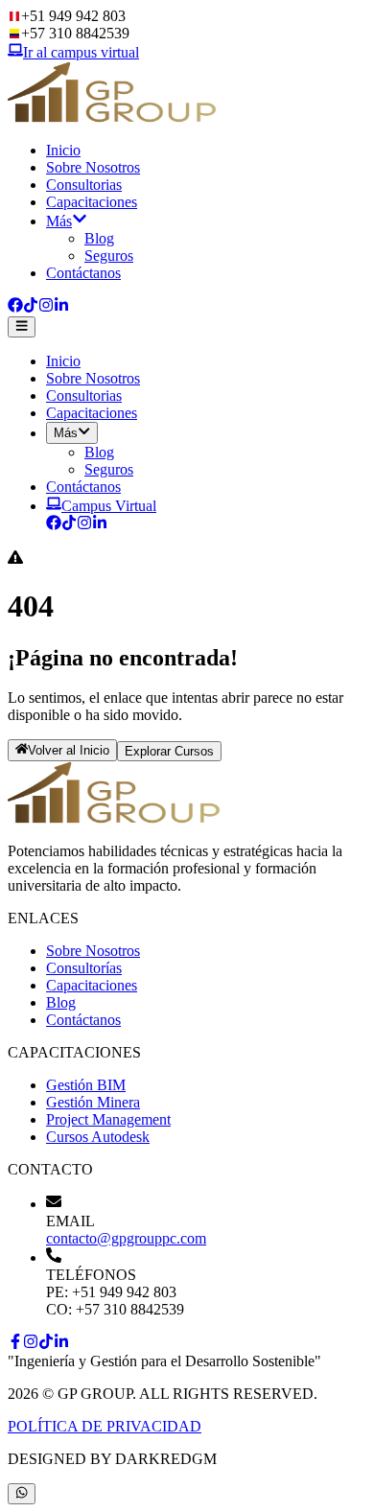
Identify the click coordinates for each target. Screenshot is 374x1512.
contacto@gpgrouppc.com (126, 1238)
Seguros (108, 255)
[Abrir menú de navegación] (21, 326)
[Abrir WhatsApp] (21, 1493)
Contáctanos (83, 273)
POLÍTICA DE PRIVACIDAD (104, 1426)
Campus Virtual (108, 506)
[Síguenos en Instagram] (46, 307)
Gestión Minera (93, 1102)
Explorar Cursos (169, 751)
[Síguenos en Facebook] (15, 307)
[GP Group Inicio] (113, 117)
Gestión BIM (86, 1085)
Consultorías (84, 968)
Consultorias (84, 184)
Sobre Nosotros (93, 167)
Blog (99, 238)
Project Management (108, 1119)
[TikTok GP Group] (69, 525)
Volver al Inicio (68, 751)
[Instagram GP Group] (84, 525)
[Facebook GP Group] (53, 525)
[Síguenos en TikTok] (30, 307)
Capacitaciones (91, 202)
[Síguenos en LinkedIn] (61, 307)
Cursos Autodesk (98, 1136)
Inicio (63, 150)
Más (59, 221)
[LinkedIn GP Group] (99, 525)
